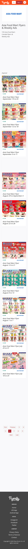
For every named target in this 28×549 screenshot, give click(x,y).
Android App (14, 513)
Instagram (14, 520)
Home (14, 508)
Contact (14, 537)
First (5, 427)
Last (17, 435)
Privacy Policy (14, 532)
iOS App (14, 510)
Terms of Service (14, 535)
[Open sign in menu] (24, 2)
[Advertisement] (14, 445)
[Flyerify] (2, 2)
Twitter (14, 525)
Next (11, 435)
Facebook (14, 522)
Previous (12, 427)
